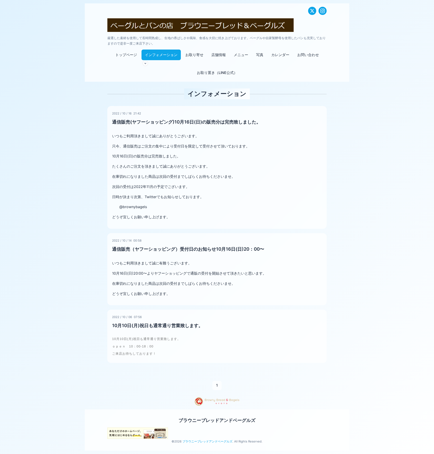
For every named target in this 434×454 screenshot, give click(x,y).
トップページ (126, 54)
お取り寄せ (194, 54)
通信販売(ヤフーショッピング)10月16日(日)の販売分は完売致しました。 (186, 122)
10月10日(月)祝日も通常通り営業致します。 (157, 325)
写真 (259, 54)
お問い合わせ (308, 54)
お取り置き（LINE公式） (217, 72)
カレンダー (280, 54)
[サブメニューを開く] (145, 63)
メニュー (241, 54)
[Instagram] (322, 11)
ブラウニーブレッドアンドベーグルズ (217, 420)
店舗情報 (218, 54)
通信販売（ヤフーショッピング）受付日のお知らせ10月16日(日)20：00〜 (188, 249)
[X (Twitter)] (312, 11)
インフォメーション (161, 54)
